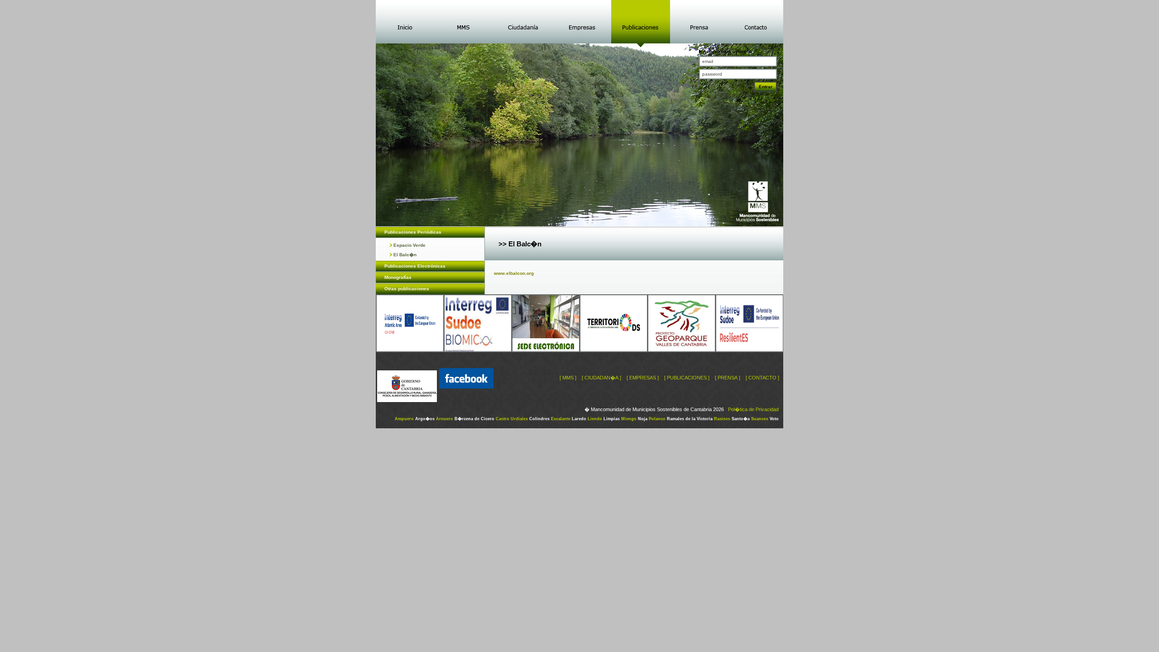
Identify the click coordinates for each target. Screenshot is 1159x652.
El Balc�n (404, 254)
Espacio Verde (409, 245)
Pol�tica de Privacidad (753, 409)
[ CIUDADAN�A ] (601, 377)
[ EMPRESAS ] (643, 377)
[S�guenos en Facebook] (466, 400)
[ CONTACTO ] (762, 377)
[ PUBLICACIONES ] (686, 377)
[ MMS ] (568, 377)
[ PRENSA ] (727, 377)
